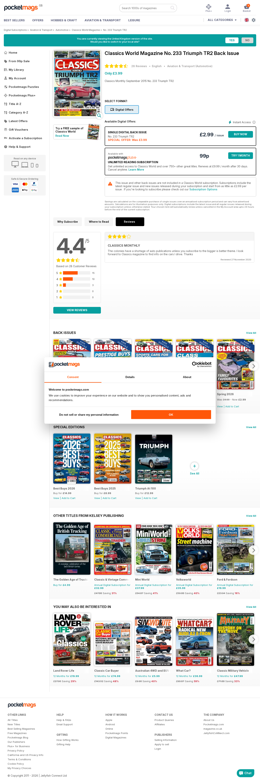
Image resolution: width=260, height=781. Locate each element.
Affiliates (160, 724)
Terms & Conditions (19, 759)
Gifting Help (63, 744)
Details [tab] (130, 377)
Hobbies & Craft (64, 20)
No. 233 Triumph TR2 (115, 30)
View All (251, 332)
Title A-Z (15, 104)
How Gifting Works (68, 739)
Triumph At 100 (145, 488)
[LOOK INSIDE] (77, 116)
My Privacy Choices (19, 768)
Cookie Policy (16, 763)
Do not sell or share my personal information (89, 414)
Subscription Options (203, 189)
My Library (16, 70)
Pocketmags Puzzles (24, 87)
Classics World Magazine (86, 30)
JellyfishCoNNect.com (216, 733)
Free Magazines (17, 733)
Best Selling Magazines (21, 728)
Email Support (65, 724)
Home (13, 52)
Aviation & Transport (103, 20)
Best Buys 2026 (64, 488)
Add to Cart (232, 406)
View (220, 406)
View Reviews (77, 310)
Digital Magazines (115, 737)
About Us (208, 719)
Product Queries (164, 719)
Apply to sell (162, 744)
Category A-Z (18, 112)
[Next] (253, 366)
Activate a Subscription (25, 138)
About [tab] (187, 377)
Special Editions (69, 427)
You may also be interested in (82, 607)
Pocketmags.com (213, 724)
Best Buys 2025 (105, 488)
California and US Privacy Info (25, 754)
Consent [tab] (73, 377)
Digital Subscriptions (15, 30)
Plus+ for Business (19, 746)
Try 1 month (240, 155)
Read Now (62, 135)
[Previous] (56, 550)
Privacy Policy (16, 750)
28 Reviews (139, 66)
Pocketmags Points (116, 733)
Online (109, 728)
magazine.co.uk (212, 728)
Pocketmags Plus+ (22, 95)
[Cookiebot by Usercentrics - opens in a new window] (194, 364)
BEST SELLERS (14, 20)
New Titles (14, 724)
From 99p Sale (19, 61)
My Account (17, 78)
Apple (108, 719)
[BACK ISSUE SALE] (235, 388)
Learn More (136, 169)
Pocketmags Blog (18, 737)
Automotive (62, 30)
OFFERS (37, 20)
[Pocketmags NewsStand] (23, 7)
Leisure (134, 20)
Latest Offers (18, 121)
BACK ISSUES (64, 332)
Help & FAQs (64, 719)
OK (171, 414)
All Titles (13, 719)
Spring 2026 (225, 394)
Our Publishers (16, 741)
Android (110, 724)
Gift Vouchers (18, 129)
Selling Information (166, 739)
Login (158, 748)
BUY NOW (240, 134)
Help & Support (19, 147)
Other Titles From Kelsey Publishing (88, 515)
